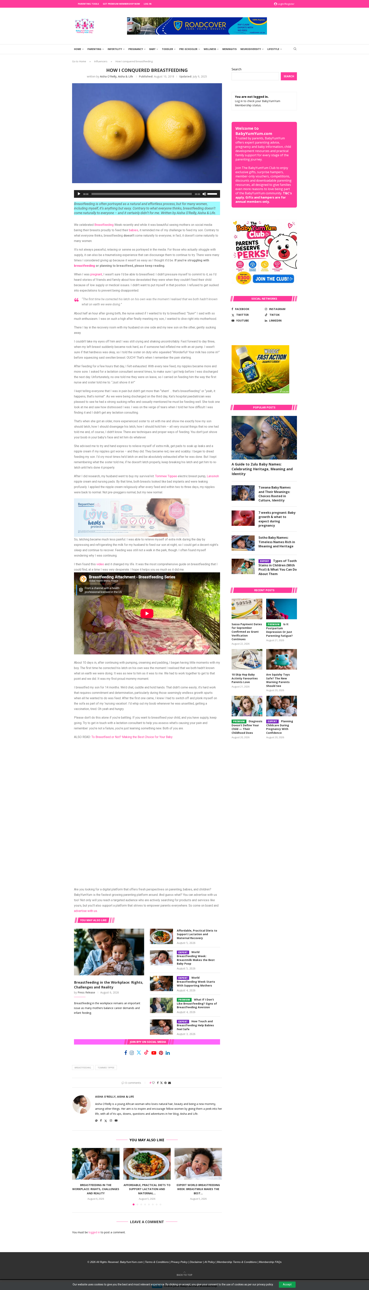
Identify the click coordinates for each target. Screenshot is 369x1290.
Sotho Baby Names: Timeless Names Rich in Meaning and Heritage (276, 541)
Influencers (100, 61)
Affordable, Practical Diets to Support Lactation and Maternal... (147, 1189)
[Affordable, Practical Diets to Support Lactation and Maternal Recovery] (161, 936)
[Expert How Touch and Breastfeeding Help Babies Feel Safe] (161, 1027)
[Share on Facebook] (158, 1083)
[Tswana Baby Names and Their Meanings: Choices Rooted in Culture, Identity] (243, 493)
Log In (147, 3)
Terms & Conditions (157, 1261)
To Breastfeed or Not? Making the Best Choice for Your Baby (132, 737)
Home (77, 49)
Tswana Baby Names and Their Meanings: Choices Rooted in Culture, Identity (274, 493)
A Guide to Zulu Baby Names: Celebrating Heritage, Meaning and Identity (262, 469)
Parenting (94, 49)
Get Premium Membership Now (121, 3)
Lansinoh (213, 476)
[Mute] (204, 194)
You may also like (93, 920)
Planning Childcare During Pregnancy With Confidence (279, 727)
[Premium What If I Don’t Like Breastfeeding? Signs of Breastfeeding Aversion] (161, 1005)
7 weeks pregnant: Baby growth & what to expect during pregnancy (276, 519)
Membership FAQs (270, 1261)
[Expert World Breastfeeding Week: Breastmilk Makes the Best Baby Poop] (161, 958)
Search (236, 69)
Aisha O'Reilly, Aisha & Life (116, 76)
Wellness (210, 49)
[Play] (79, 194)
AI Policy (209, 1261)
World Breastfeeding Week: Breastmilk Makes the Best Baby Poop (196, 957)
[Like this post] (153, 1083)
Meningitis (229, 49)
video (100, 564)
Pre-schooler (188, 49)
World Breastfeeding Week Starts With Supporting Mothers (196, 981)
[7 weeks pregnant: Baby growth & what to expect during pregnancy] (243, 518)
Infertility (115, 49)
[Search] (295, 49)
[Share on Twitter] (161, 1083)
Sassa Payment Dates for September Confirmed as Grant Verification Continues (247, 631)
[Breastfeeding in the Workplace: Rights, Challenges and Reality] (109, 952)
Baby (152, 49)
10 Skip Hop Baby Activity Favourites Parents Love (245, 678)
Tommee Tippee (166, 476)
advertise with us (85, 911)
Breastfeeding (104, 225)
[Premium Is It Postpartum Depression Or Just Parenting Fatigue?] (281, 609)
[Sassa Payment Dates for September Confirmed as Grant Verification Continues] (247, 609)
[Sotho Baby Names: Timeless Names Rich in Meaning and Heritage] (243, 543)
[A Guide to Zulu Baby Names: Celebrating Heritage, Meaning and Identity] (264, 438)
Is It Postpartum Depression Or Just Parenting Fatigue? (279, 630)
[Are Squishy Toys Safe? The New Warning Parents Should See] (281, 659)
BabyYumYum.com (131, 1261)
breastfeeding (84, 266)
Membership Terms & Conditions (237, 1261)
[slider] (212, 193)
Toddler (167, 49)
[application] (147, 194)
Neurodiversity (250, 49)
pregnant (96, 274)
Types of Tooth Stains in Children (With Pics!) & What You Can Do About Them (277, 567)
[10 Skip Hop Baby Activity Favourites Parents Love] (247, 659)
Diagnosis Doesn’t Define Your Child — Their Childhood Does (247, 727)
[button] (77, 1176)
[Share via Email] (169, 1083)
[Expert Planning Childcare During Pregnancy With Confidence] (281, 706)
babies (133, 230)
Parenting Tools (88, 3)
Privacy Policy (179, 1261)
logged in (94, 1232)
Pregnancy (135, 49)
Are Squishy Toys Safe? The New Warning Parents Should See (278, 680)
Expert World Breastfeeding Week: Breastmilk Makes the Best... (198, 1189)
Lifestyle (273, 49)
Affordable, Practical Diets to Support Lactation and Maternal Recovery (197, 934)
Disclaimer (196, 1261)
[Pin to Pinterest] (165, 1083)
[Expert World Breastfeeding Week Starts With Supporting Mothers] (161, 983)
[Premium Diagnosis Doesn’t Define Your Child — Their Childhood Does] (247, 706)
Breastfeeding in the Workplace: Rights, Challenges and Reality (108, 984)
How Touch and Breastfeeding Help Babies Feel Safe (195, 1025)
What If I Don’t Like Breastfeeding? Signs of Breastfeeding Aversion (197, 1003)
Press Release (86, 992)
